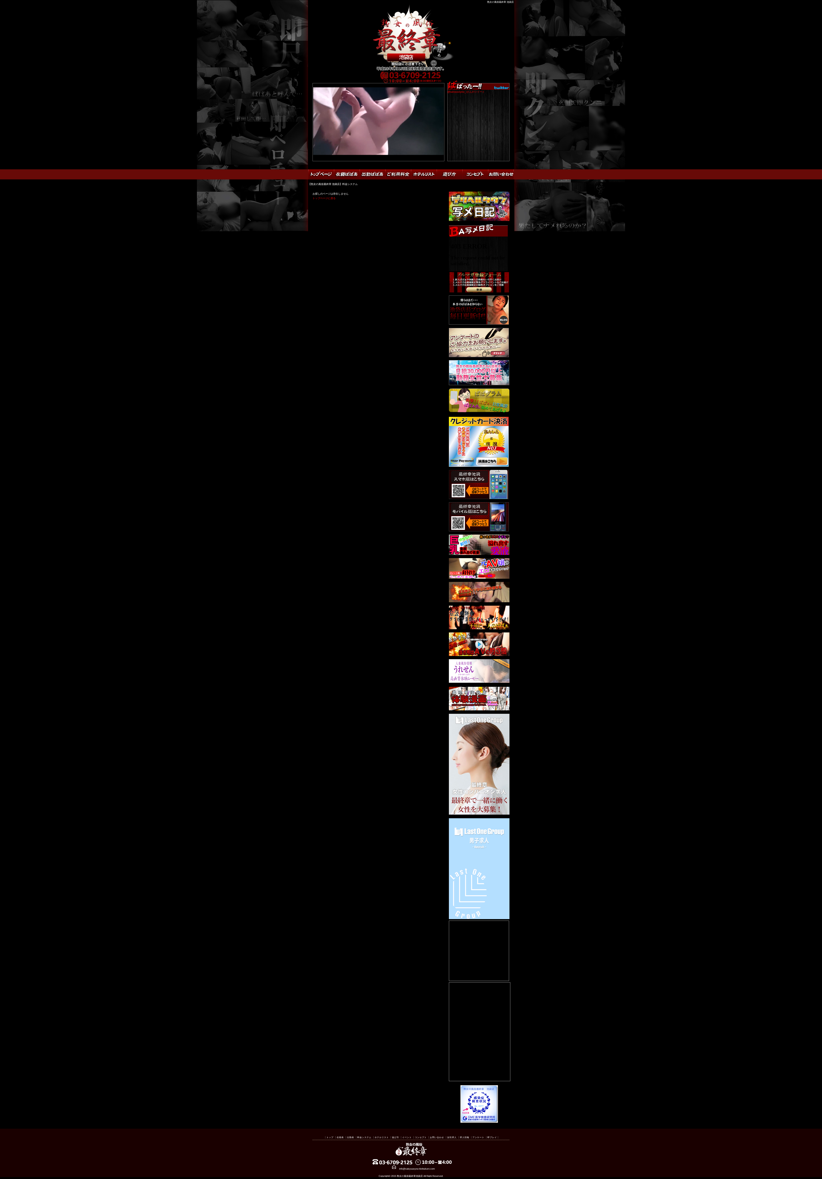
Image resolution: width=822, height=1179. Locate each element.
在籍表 (340, 1137)
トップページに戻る (324, 198)
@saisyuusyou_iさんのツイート (466, 91)
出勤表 (350, 1137)
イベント (407, 1137)
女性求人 (452, 1137)
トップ (330, 1137)
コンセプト (421, 1137)
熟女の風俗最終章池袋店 (410, 1176)
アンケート (478, 1137)
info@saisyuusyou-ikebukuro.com (417, 1168)
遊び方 (395, 1137)
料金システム (364, 1137)
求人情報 (464, 1137)
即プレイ (492, 1137)
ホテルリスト (382, 1137)
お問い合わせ (437, 1137)
